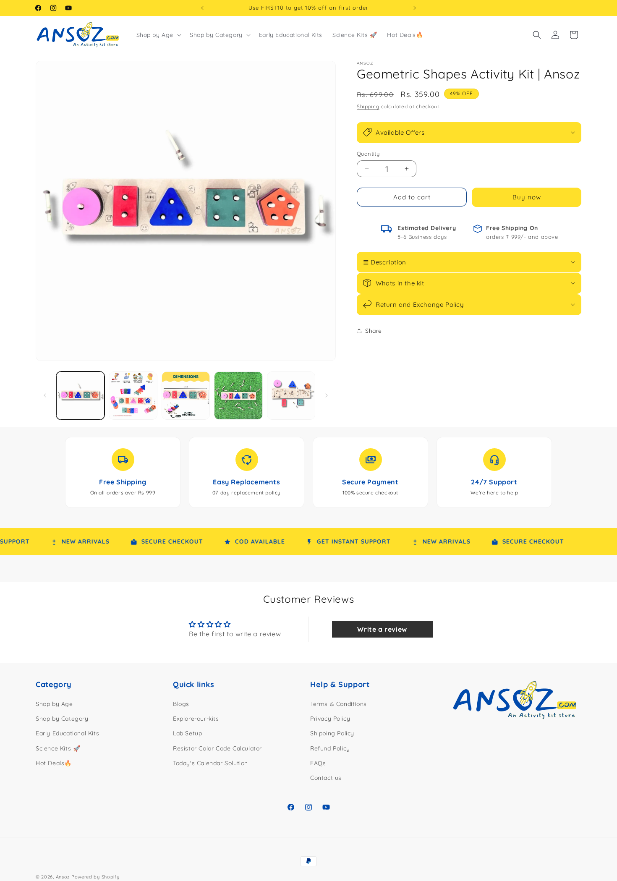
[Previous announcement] (202, 8)
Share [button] (373, 331)
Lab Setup (187, 733)
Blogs (181, 704)
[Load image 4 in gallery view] (238, 395)
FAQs (318, 763)
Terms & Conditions (338, 704)
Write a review (382, 629)
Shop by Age (54, 704)
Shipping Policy (332, 733)
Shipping (368, 106)
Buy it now (526, 197)
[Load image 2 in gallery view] (133, 395)
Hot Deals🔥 (54, 763)
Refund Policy (330, 748)
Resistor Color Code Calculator (217, 748)
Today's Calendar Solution (210, 763)
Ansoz (63, 877)
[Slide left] (45, 395)
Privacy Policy (330, 719)
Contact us (326, 778)
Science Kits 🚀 (58, 748)
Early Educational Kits (67, 733)
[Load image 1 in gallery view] (80, 395)
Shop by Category (62, 719)
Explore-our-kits (196, 719)
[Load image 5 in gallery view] (291, 395)
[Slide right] (326, 395)
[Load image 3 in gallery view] (186, 395)
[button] (158, 35)
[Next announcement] (414, 8)
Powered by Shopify (95, 877)
